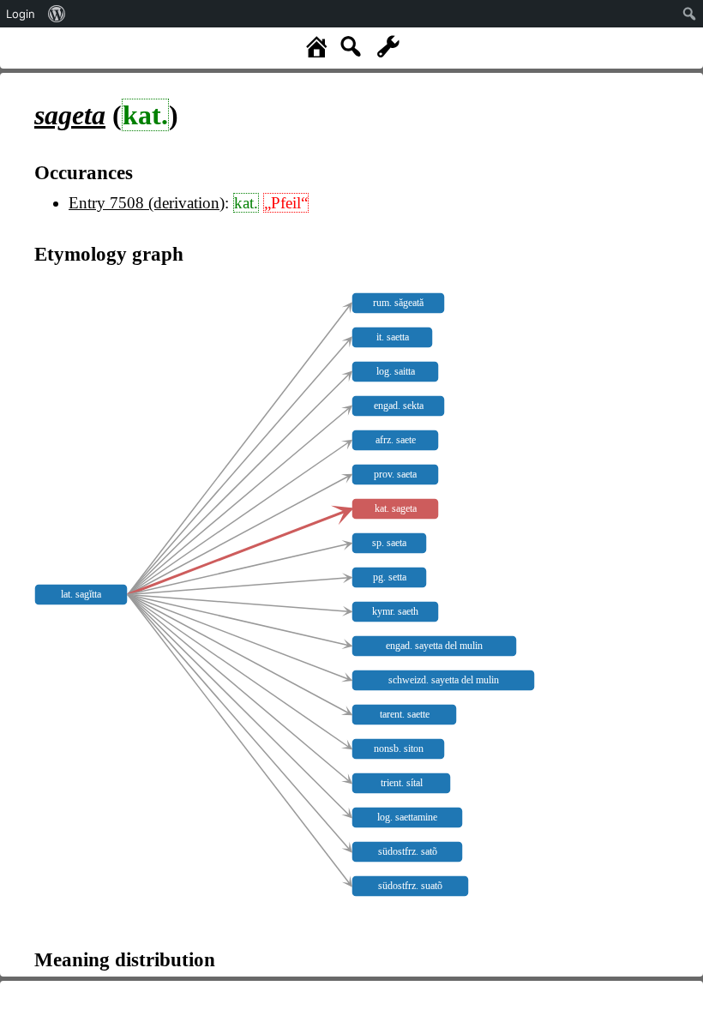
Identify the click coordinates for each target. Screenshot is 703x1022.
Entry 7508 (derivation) (147, 203)
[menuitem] (57, 13)
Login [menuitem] (20, 14)
